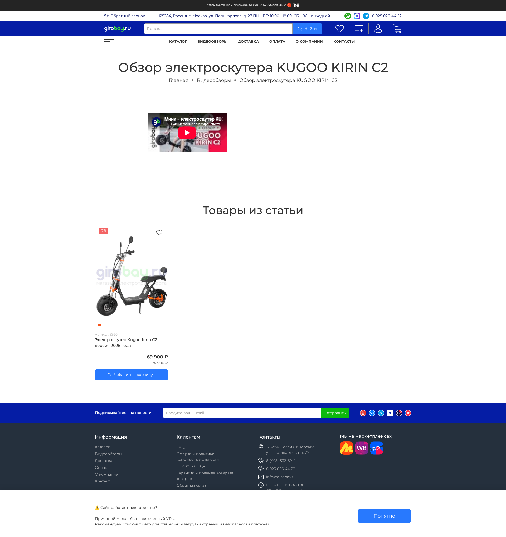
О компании (309, 41)
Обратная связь (191, 485)
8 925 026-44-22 (387, 15)
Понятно (384, 516)
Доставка (248, 41)
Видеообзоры (212, 41)
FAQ (181, 447)
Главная (178, 80)
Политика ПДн (191, 466)
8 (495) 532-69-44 (282, 460)
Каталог (178, 41)
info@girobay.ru (281, 477)
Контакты (344, 41)
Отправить (335, 413)
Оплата (277, 41)
